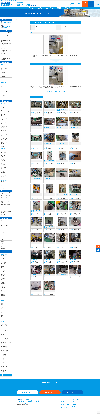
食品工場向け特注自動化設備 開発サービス (6, 56)
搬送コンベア (3, 69)
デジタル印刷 (3, 232)
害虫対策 (2, 234)
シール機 (2, 73)
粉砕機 (2, 259)
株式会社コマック (3, 359)
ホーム (62, 399)
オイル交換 (3, 146)
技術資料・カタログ (4, 19)
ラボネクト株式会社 (4, 325)
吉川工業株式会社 (4, 351)
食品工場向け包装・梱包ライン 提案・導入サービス (5, 59)
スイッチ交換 (3, 114)
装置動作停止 (3, 188)
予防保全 (2, 186)
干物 (2, 85)
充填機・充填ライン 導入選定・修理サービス (6, 44)
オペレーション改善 (4, 182)
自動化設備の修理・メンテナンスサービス (7, 23)
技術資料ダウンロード (75, 404)
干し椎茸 (2, 86)
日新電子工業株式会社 (4, 345)
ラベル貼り (2, 316)
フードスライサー (3, 65)
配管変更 (2, 135)
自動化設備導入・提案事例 (40, 8)
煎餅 (2, 83)
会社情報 (73, 406)
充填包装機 (3, 278)
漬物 (2, 87)
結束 (2, 307)
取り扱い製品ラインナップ (59, 8)
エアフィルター (3, 155)
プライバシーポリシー (75, 408)
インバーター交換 (3, 122)
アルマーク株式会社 (4, 369)
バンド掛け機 (3, 291)
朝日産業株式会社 (4, 346)
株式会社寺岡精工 (4, 354)
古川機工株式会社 (4, 339)
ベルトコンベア (3, 157)
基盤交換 (2, 115)
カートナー (2, 280)
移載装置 (2, 268)
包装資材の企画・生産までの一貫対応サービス (6, 51)
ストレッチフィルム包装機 (5, 236)
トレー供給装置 (3, 270)
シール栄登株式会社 (4, 371)
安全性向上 (3, 92)
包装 (2, 315)
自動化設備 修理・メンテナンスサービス (6, 54)
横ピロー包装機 (3, 75)
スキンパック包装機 (4, 262)
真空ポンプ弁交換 (4, 130)
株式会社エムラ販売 (4, 341)
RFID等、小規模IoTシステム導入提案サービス (6, 46)
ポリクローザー (3, 258)
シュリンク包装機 (3, 272)
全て (37, 96)
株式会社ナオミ (3, 334)
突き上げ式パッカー (4, 161)
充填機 (2, 168)
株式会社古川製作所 (4, 355)
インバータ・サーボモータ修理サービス (6, 33)
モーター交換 (3, 110)
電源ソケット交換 (3, 139)
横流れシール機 (3, 159)
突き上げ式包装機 (4, 173)
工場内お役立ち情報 (76, 8)
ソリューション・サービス (5, 30)
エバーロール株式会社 (4, 338)
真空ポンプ (3, 177)
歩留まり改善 (3, 184)
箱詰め (2, 319)
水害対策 (2, 237)
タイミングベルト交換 (4, 142)
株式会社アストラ (3, 362)
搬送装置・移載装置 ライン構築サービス (6, 41)
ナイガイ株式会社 (4, 365)
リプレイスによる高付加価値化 (5, 91)
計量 (2, 309)
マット (2, 227)
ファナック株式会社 (4, 324)
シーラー (2, 298)
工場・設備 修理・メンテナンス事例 (5, 101)
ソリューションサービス (31, 8)
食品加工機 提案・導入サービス (6, 48)
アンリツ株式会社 (3, 370)
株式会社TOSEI (3, 329)
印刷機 (2, 156)
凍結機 (2, 239)
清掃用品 (2, 241)
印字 (2, 311)
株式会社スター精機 (4, 322)
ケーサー (2, 279)
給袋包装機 (3, 283)
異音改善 (2, 181)
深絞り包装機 (3, 282)
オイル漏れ (3, 107)
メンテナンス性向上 (4, 98)
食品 (2, 80)
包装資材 (2, 243)
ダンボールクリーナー (4, 256)
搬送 (2, 305)
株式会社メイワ (3, 335)
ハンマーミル (3, 160)
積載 (2, 301)
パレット (2, 244)
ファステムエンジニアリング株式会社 (6, 327)
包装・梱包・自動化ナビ (67, 8)
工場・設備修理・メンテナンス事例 (49, 8)
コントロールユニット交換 (5, 111)
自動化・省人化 (3, 94)
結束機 (2, 163)
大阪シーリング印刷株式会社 (5, 350)
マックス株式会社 (3, 363)
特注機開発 (3, 96)
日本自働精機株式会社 (4, 337)
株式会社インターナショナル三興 (6, 342)
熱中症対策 (3, 248)
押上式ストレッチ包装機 (4, 68)
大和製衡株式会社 (4, 347)
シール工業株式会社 (4, 367)
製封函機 (2, 292)
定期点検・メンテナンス (4, 126)
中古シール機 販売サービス (5, 37)
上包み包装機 (3, 275)
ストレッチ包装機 (3, 287)
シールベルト (3, 246)
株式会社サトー (3, 358)
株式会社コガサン (4, 331)
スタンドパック (3, 230)
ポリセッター (3, 260)
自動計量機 (3, 72)
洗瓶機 (2, 267)
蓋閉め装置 (3, 266)
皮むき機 (2, 290)
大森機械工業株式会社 (4, 349)
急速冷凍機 (3, 263)
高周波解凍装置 (3, 264)
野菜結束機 (3, 164)
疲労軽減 (2, 229)
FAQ (1, 190)
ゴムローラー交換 (4, 105)
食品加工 (2, 312)
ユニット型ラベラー (4, 152)
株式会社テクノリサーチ (4, 333)
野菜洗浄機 (3, 169)
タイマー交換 (3, 123)
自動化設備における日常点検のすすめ (7, 27)
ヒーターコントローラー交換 (5, 131)
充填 (2, 308)
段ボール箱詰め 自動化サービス (6, 38)
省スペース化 (3, 95)
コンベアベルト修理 (4, 134)
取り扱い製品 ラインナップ (3, 252)
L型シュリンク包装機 (4, 67)
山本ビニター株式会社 (4, 330)
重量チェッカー (3, 294)
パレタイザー (3, 255)
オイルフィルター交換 (4, 138)
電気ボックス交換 (3, 119)
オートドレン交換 (3, 106)
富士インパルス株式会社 (5, 343)
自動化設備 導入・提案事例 (5, 62)
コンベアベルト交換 (4, 118)
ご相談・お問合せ (51, 392)
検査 (2, 317)
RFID (2, 223)
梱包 (2, 313)
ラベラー (2, 151)
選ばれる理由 (63, 401)
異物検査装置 (3, 76)
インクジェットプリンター (5, 225)
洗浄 (2, 304)
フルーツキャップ (3, 220)
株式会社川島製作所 (4, 353)
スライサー (2, 171)
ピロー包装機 (3, 165)
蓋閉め (2, 303)
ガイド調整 (2, 127)
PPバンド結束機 (3, 175)
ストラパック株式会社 (4, 366)
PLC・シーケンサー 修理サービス (6, 35)
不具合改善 (3, 185)
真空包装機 (3, 71)
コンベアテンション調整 (4, 143)
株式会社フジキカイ (4, 357)
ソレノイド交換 (3, 144)
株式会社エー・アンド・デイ (5, 361)
